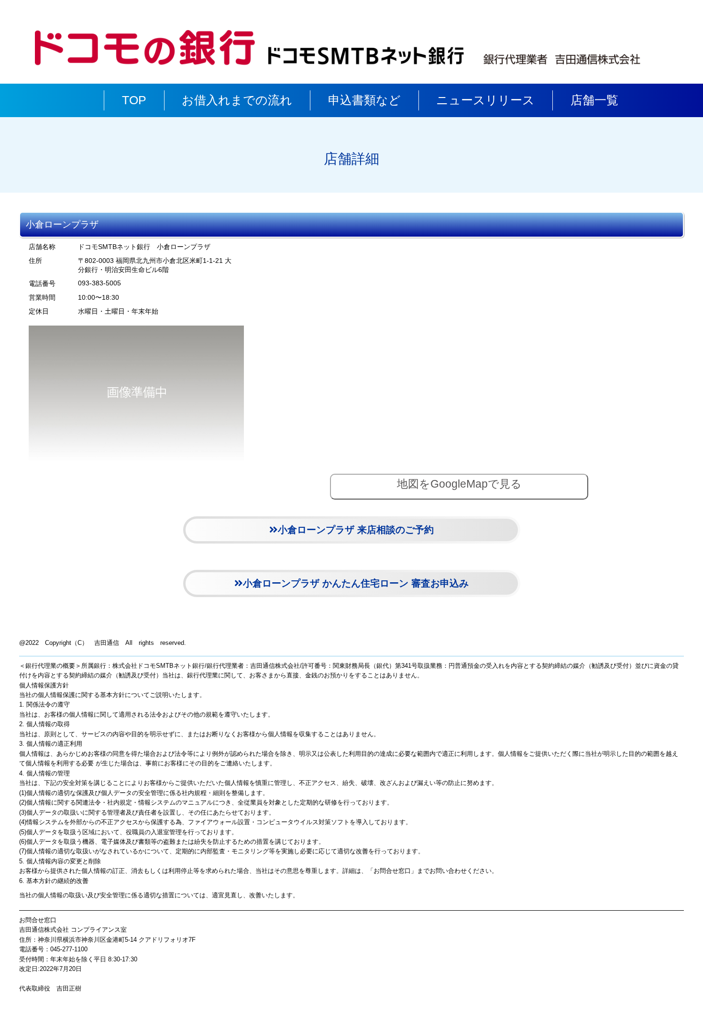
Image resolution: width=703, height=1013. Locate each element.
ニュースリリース (485, 100)
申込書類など (364, 100)
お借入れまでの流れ (237, 100)
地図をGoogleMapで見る (459, 484)
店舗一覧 (594, 100)
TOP (134, 100)
